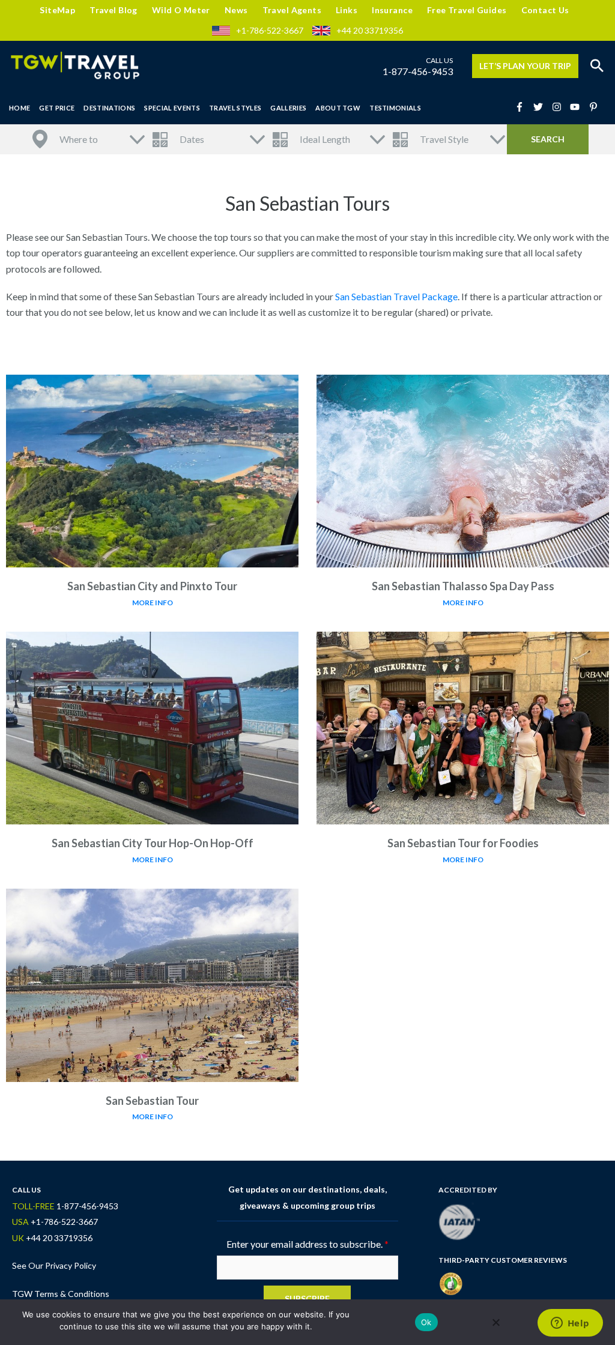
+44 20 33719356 (369, 30)
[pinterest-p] (595, 107)
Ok (426, 1322)
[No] (495, 1322)
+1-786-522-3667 (269, 30)
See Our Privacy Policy (54, 1265)
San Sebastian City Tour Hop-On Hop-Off (152, 843)
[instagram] (560, 107)
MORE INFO (152, 602)
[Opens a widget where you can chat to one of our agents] (570, 1324)
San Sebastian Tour (152, 1100)
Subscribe (307, 1298)
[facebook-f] (523, 107)
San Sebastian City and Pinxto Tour (152, 586)
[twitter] (541, 107)
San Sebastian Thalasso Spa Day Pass (463, 586)
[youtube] (578, 107)
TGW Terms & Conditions (60, 1294)
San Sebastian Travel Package (396, 296)
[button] (597, 66)
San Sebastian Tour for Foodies (463, 843)
